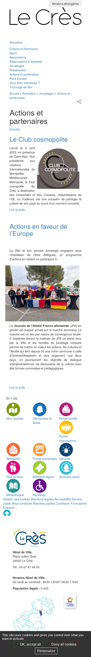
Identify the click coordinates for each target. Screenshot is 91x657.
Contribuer (63, 503)
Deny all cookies (63, 644)
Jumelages (17, 66)
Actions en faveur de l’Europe (38, 230)
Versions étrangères (65, 3)
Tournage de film (21, 87)
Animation (16, 42)
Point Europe (18, 78)
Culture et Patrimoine (24, 49)
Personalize (46, 651)
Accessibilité (63, 499)
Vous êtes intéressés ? (25, 83)
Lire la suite (17, 210)
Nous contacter (22, 503)
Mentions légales (42, 499)
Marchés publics (44, 503)
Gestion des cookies (16, 499)
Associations (18, 57)
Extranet (8, 507)
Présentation (18, 70)
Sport (13, 53)
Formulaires (79, 503)
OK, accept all (30, 644)
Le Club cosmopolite (39, 139)
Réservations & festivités (26, 61)
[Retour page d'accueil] (45, 16)
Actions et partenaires (24, 74)
